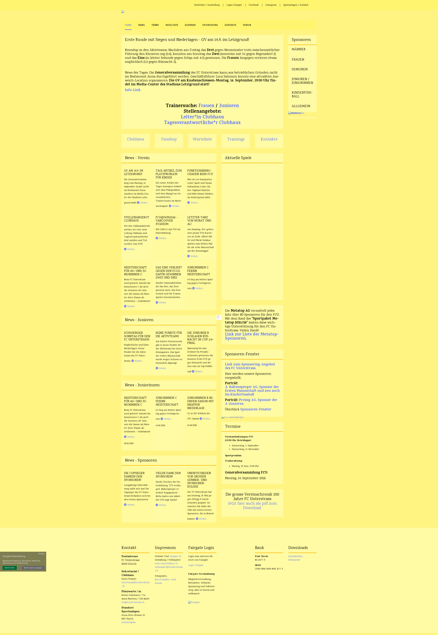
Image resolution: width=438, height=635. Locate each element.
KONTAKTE (230, 24)
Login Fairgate (234, 5)
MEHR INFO (10, 568)
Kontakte (269, 139)
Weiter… (144, 203)
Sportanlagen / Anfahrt (295, 5)
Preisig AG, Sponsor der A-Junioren (251, 402)
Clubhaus (135, 139)
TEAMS (155, 24)
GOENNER (190, 24)
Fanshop (169, 139)
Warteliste (202, 139)
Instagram (271, 5)
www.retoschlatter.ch (166, 563)
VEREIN (247, 24)
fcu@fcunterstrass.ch (132, 602)
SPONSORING (210, 24)
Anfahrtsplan (128, 622)
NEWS (141, 24)
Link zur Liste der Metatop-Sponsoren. (252, 336)
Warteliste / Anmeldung (207, 5)
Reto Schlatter (162, 579)
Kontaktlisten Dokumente (295, 558)
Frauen (206, 106)
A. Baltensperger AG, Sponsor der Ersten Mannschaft (252, 389)
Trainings (235, 139)
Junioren (229, 106)
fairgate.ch (175, 556)
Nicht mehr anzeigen (33, 568)
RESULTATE (172, 24)
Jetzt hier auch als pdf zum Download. (252, 506)
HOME (128, 24)
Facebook (254, 5)
